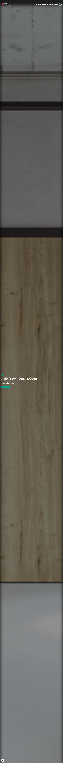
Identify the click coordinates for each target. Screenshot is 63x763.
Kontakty (56, 4)
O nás (36, 4)
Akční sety (44, 4)
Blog (47, 4)
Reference (51, 4)
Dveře (39, 4)
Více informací (5, 386)
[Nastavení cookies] (2, 760)
